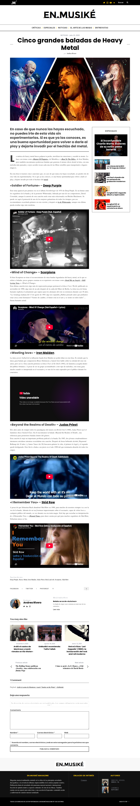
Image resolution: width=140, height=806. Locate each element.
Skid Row (48, 502)
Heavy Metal (23, 579)
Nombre (14, 732)
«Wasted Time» (34, 516)
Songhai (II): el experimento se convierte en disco (115, 206)
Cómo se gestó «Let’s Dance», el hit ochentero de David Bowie (69, 665)
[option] (22, 639)
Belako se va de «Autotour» (65, 601)
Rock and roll (49, 579)
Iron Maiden (45, 353)
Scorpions (48, 272)
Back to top (124, 801)
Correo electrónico (46, 732)
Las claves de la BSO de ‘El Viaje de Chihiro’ (116, 167)
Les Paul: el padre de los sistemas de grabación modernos (116, 179)
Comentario (15, 710)
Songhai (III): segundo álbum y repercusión (116, 194)
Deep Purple (52, 186)
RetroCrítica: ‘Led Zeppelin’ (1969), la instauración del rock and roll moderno (77, 650)
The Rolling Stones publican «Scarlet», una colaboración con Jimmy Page (28, 667)
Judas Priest (68, 425)
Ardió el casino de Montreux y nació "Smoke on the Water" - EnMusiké (40, 687)
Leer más (56, 609)
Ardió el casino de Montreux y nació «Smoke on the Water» (22, 649)
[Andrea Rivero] (106, 790)
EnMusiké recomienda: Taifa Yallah (50, 647)
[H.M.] (106, 782)
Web (66, 732)
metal (46, 179)
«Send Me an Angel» (72, 280)
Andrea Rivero (71, 53)
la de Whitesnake (64, 202)
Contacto (84, 780)
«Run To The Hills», (68, 159)
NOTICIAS (64, 35)
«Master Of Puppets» (40, 159)
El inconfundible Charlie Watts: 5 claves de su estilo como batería (111, 145)
